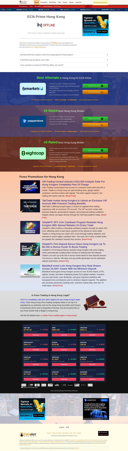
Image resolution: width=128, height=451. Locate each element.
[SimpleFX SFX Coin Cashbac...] (30, 233)
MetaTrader (52, 2)
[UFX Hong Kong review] (57, 386)
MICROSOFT (91, 9)
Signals (71, 2)
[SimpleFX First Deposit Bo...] (30, 255)
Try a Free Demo (94, 92)
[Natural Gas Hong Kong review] (29, 387)
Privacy (60, 433)
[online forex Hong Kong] (23, 3)
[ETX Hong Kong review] (76, 386)
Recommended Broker (100, 2)
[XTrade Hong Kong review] (50, 386)
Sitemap (79, 433)
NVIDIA (114, 9)
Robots (65, 2)
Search (74, 433)
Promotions (43, 2)
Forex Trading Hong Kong (38, 47)
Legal (70, 433)
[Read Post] (70, 196)
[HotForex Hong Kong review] (63, 386)
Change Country (103, 434)
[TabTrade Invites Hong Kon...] (30, 212)
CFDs (59, 2)
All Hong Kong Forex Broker (89, 100)
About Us (49, 433)
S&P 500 (26, 9)
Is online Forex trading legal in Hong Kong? (59, 315)
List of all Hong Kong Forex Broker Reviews (64, 390)
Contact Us (54, 433)
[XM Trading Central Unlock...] (30, 193)
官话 (67, 427)
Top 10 (37, 2)
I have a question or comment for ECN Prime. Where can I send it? (64, 65)
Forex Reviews (48, 6)
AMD (47, 9)
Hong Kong (23, 6)
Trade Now (36, 335)
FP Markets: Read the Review (42, 100)
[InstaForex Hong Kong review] (43, 386)
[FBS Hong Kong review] (37, 386)
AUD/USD (5, 9)
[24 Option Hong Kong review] (83, 386)
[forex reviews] (27, 436)
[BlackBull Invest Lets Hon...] (30, 277)
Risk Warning (65, 433)
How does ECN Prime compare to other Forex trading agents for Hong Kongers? (64, 55)
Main (31, 6)
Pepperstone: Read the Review (41, 131)
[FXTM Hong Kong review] (90, 386)
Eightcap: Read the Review (42, 166)
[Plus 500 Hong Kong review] (23, 386)
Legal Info (78, 2)
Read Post (77, 448)
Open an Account (94, 86)
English (38, 6)
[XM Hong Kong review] (30, 386)
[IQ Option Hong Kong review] (70, 386)
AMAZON (69, 9)
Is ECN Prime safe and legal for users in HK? (64, 60)
